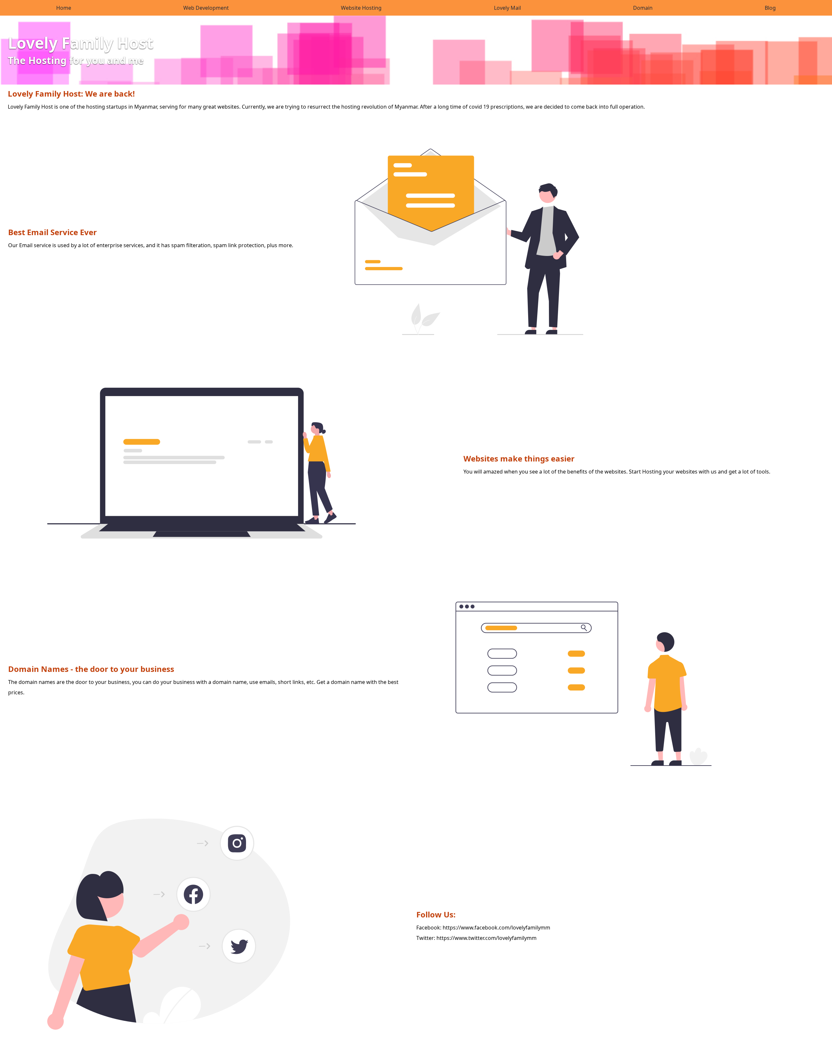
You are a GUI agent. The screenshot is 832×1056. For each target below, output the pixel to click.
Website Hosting (361, 7)
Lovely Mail (507, 7)
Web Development (206, 7)
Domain (643, 7)
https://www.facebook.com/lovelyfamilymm (496, 927)
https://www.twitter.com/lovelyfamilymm (486, 938)
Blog (770, 7)
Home (63, 7)
